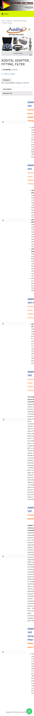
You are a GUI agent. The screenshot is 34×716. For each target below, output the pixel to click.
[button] (29, 711)
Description (7, 89)
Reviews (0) (7, 93)
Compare (6, 80)
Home (3, 21)
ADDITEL (9, 21)
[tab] (17, 89)
